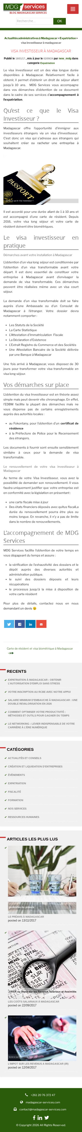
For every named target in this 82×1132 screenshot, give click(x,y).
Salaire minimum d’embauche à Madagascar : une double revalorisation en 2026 (42, 702)
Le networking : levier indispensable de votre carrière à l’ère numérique (41, 725)
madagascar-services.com (43, 1102)
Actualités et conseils (24, 758)
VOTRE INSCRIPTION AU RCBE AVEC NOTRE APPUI (39, 691)
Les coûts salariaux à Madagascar (33, 1001)
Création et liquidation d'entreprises (35, 766)
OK (59, 21)
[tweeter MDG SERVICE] (46, 1119)
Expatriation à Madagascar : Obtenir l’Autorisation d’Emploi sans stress (34, 681)
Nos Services (17, 808)
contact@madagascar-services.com (42, 1109)
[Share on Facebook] (20, 624)
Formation (15, 800)
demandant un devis (17, 608)
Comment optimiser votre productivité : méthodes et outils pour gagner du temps (38, 714)
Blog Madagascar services (28, 12)
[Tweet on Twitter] (9, 624)
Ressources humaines (23, 817)
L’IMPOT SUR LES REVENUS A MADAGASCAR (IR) (38, 1063)
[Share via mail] (41, 624)
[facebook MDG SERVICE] (34, 1120)
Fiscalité (14, 791)
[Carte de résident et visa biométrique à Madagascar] (41, 653)
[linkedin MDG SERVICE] (40, 1119)
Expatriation (47, 63)
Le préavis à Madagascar (26, 916)
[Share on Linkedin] (31, 624)
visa (54, 70)
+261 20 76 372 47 (43, 1095)
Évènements (16, 775)
